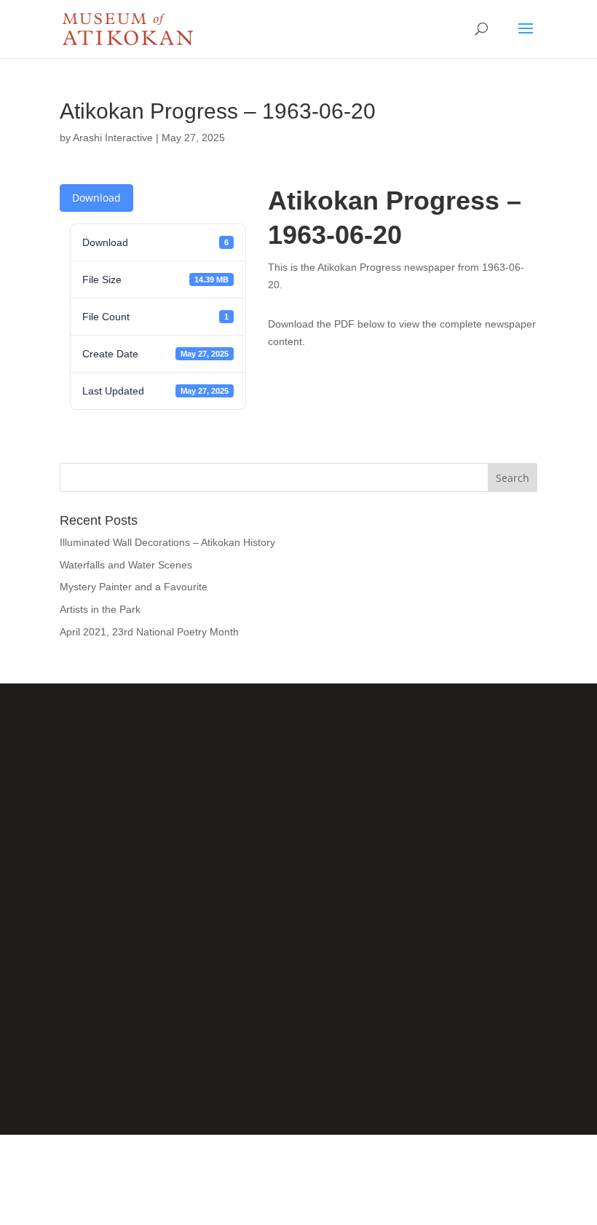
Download (96, 198)
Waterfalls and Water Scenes (126, 565)
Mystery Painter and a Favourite (133, 586)
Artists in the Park (100, 609)
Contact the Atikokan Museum (299, 1025)
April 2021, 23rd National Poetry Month (149, 632)
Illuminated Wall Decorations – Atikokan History (167, 542)
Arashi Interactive (113, 137)
